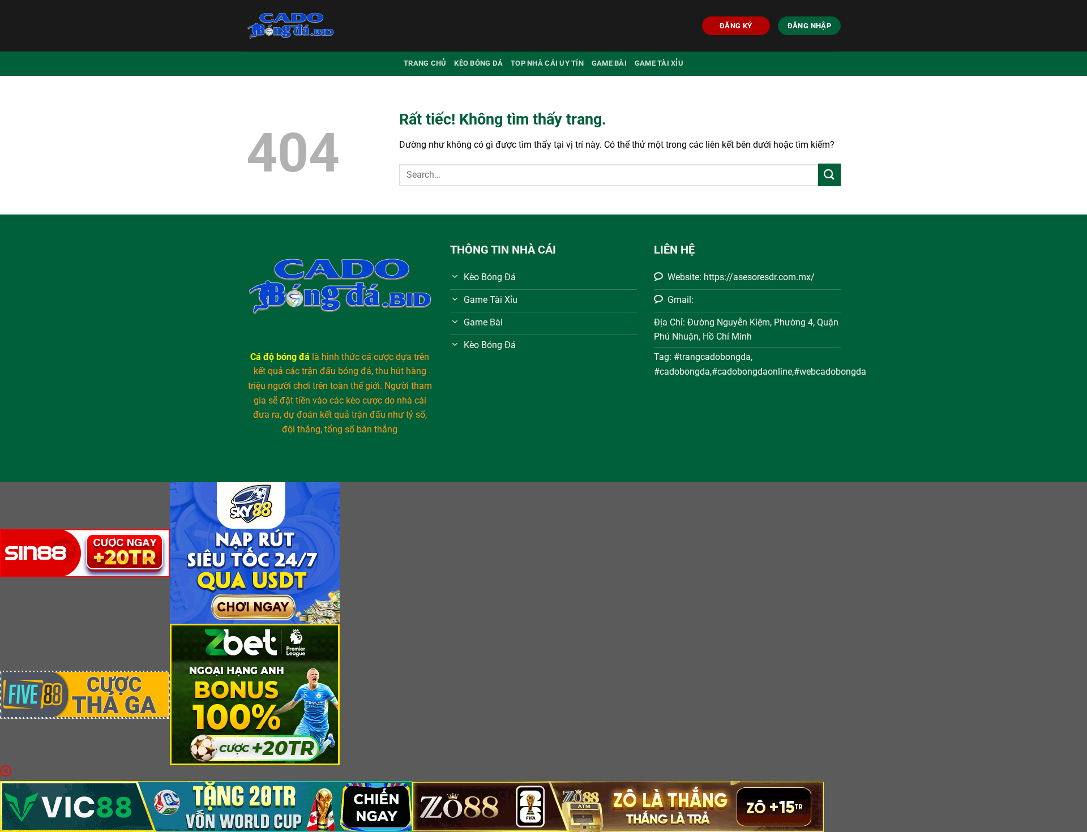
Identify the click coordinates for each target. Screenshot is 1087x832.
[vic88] (206, 805)
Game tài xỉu (659, 63)
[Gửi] (829, 175)
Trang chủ (425, 63)
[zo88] (618, 805)
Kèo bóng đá (478, 63)
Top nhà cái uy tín (547, 63)
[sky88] (255, 552)
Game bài (609, 63)
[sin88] (85, 552)
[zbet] (255, 693)
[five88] (85, 693)
